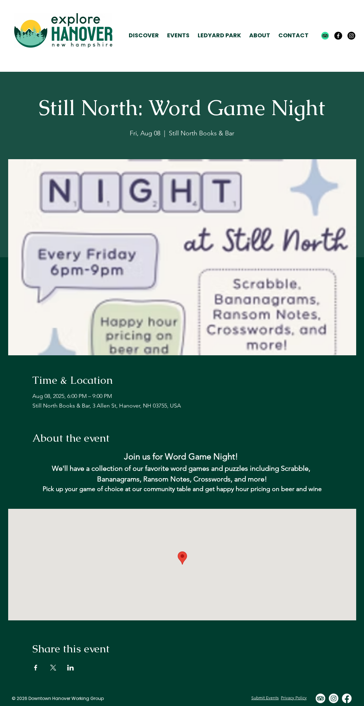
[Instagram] (351, 36)
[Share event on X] (53, 667)
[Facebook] (338, 36)
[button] (143, 35)
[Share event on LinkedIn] (70, 667)
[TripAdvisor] (325, 36)
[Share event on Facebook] (35, 667)
